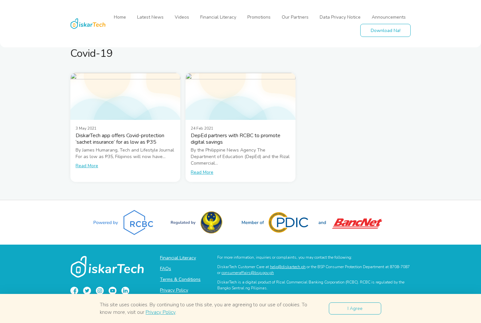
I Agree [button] (355, 308)
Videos (182, 17)
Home (120, 17)
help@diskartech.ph (288, 266)
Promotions (259, 17)
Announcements (389, 17)
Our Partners (295, 17)
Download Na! (386, 30)
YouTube (112, 291)
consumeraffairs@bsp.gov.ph (248, 272)
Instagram (100, 291)
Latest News (150, 17)
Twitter (87, 291)
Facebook (74, 291)
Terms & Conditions (180, 279)
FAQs (165, 269)
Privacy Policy (174, 290)
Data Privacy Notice (340, 17)
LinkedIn (125, 291)
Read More (87, 166)
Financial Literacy (218, 17)
